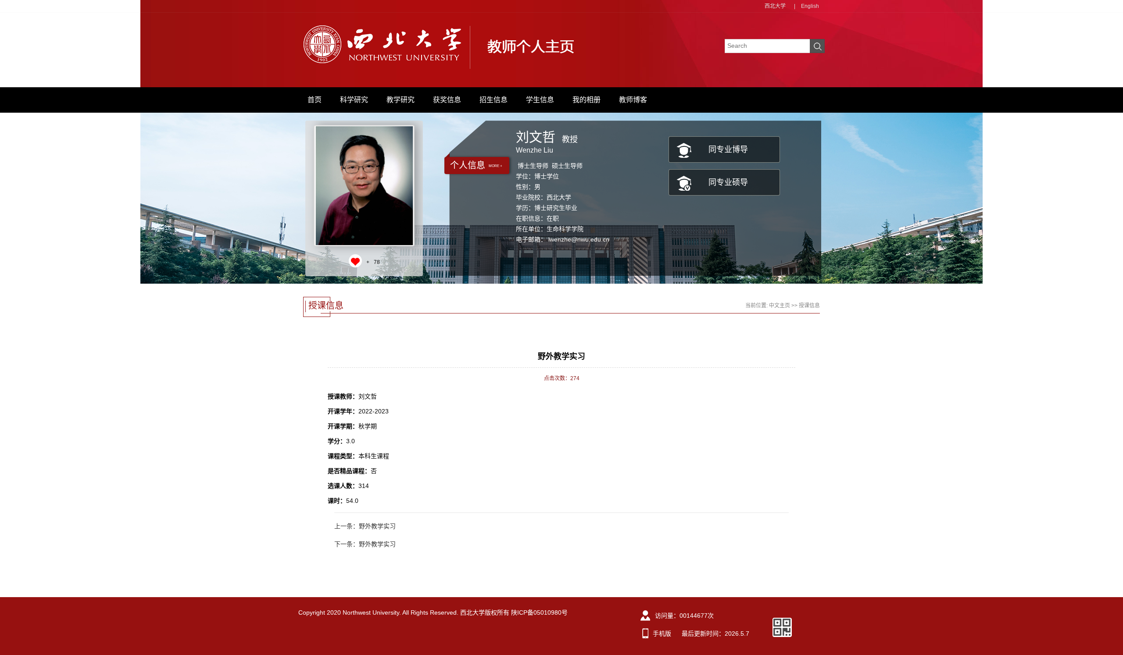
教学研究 (400, 99)
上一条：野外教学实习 (365, 526)
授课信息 (809, 306)
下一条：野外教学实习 (365, 544)
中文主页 (779, 306)
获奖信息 (447, 99)
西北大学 (775, 6)
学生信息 (540, 99)
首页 (315, 99)
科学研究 (354, 99)
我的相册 (586, 99)
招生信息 (493, 99)
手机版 (662, 633)
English (810, 6)
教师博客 (633, 99)
